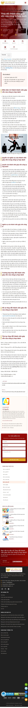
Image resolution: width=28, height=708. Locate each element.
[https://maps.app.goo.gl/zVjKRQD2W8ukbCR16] (26, 695)
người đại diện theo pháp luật (9, 315)
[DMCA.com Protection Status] (20, 694)
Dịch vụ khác (5, 474)
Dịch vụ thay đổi (6, 482)
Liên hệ (2, 608)
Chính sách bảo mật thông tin (7, 597)
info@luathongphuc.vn (7, 586)
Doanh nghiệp (5, 484)
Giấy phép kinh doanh (7, 489)
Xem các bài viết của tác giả (7, 420)
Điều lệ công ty (17, 108)
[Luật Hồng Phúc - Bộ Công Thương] (7, 694)
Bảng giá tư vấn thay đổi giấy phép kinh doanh (10, 622)
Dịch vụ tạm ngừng (5, 644)
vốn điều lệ (13, 182)
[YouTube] (8, 589)
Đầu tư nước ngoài (6, 487)
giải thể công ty (14, 174)
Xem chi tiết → (11, 517)
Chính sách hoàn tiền (5, 599)
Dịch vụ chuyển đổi (6, 469)
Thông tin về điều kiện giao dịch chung (9, 604)
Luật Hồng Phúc (9, 67)
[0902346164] (26, 684)
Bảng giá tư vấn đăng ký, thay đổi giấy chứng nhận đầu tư (12, 617)
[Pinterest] (5, 589)
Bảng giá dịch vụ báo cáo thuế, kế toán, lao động (11, 626)
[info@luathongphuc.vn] (26, 699)
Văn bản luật (5, 497)
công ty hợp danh (7, 59)
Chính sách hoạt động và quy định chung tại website (11, 601)
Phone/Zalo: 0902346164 (8, 584)
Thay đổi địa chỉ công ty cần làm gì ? (16, 536)
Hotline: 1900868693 (7, 582)
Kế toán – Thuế (6, 492)
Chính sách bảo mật (9, 705)
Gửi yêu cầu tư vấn (14, 459)
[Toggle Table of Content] (8, 55)
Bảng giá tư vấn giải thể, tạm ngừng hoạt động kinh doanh (12, 624)
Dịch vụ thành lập (6, 479)
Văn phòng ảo (4, 653)
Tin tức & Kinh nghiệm (7, 494)
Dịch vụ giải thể (5, 471)
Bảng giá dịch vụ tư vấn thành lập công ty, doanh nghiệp (12, 615)
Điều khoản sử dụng (18, 705)
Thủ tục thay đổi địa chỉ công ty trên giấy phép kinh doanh (13, 391)
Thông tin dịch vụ (4, 606)
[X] (2, 589)
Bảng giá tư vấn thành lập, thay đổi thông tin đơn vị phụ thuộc (13, 619)
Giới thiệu (3, 595)
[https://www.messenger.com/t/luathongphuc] (26, 693)
